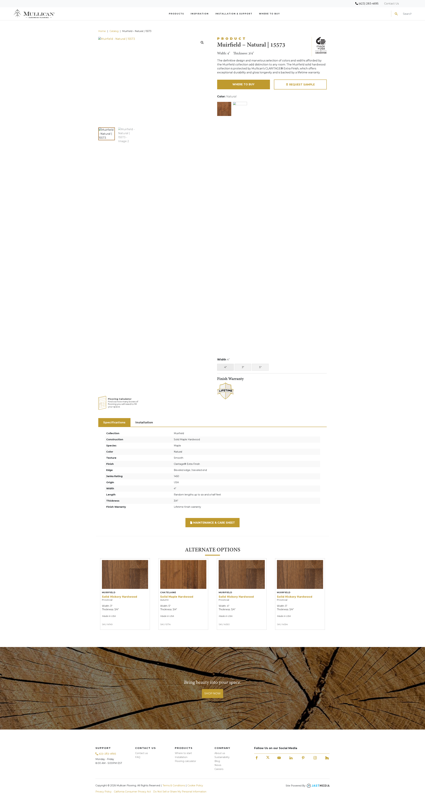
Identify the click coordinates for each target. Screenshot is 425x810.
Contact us (141, 753)
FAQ (137, 757)
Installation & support (233, 13)
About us (219, 753)
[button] (202, 43)
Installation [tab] (144, 422)
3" (243, 367)
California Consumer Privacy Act (132, 791)
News (217, 765)
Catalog (114, 31)
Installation (181, 757)
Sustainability (222, 757)
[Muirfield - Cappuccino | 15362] (240, 225)
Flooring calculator (185, 761)
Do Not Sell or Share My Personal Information (179, 791)
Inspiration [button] (200, 13)
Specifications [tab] (114, 422)
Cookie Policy (195, 785)
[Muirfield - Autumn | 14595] (224, 108)
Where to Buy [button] (243, 84)
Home (102, 31)
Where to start (183, 753)
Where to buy (269, 13)
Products (176, 13)
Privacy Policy (103, 791)
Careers (218, 769)
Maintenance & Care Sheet (213, 522)
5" (260, 367)
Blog (217, 761)
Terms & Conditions (174, 785)
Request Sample (301, 84)
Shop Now (212, 693)
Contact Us (391, 3)
